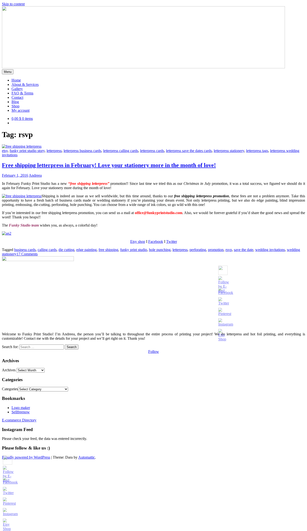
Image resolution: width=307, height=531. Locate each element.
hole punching (160, 250)
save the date (243, 250)
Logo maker (21, 408)
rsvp (228, 250)
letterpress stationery (229, 151)
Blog (15, 102)
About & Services (25, 84)
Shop (15, 106)
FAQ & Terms (22, 93)
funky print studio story (27, 151)
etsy (5, 151)
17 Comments (27, 254)
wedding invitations (270, 250)
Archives (9, 370)
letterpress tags (257, 151)
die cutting (66, 250)
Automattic (86, 457)
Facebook (155, 241)
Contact (17, 97)
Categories (10, 389)
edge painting (86, 250)
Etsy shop (137, 241)
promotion (216, 250)
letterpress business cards (82, 151)
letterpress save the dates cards (189, 151)
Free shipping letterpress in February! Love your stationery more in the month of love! (109, 165)
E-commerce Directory (19, 420)
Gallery (17, 89)
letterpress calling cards (120, 151)
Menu (8, 72)
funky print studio (133, 250)
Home (16, 80)
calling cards (47, 250)
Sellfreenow (21, 412)
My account (21, 110)
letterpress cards (152, 151)
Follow (153, 352)
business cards (25, 250)
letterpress (54, 151)
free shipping (108, 250)
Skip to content (13, 4)
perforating (197, 250)
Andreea (35, 175)
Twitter (171, 241)
